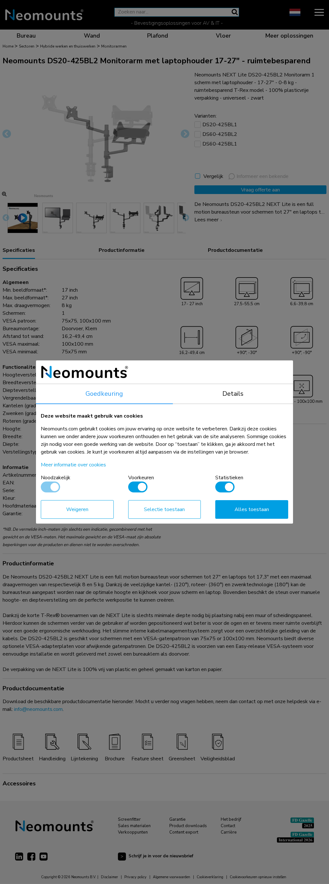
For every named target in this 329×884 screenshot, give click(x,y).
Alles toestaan (252, 509)
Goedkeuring (104, 393)
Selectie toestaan (164, 509)
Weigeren (77, 509)
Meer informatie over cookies (73, 464)
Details (233, 393)
